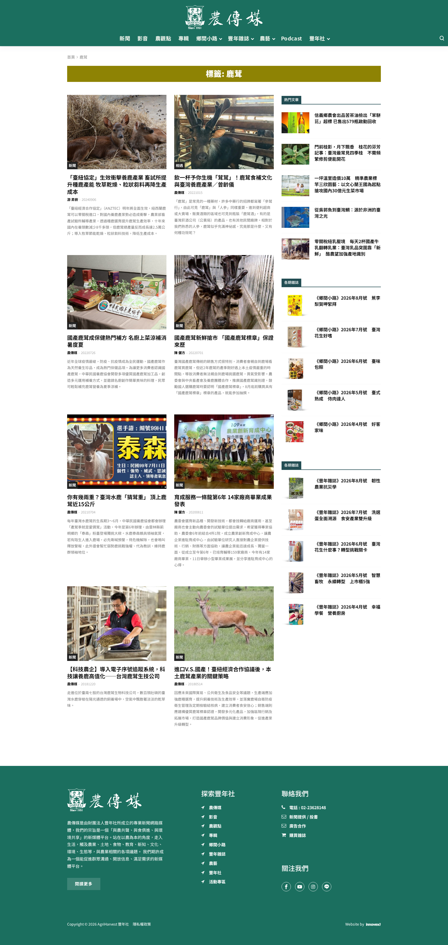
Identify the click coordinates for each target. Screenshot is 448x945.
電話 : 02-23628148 (307, 808)
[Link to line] (326, 886)
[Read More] (116, 132)
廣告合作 (297, 826)
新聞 (72, 165)
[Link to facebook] (286, 886)
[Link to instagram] (313, 886)
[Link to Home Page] (224, 15)
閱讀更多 (84, 884)
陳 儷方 (179, 353)
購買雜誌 (297, 835)
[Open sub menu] (220, 38)
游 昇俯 (72, 199)
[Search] (441, 38)
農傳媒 (179, 193)
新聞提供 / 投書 (303, 817)
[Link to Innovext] (373, 924)
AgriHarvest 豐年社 (113, 924)
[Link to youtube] (299, 886)
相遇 (179, 165)
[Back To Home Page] (116, 800)
